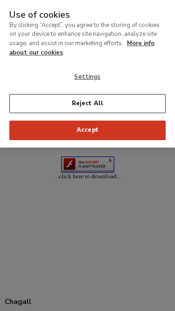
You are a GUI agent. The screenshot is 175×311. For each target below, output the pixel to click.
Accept (87, 130)
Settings (87, 77)
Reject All (87, 103)
